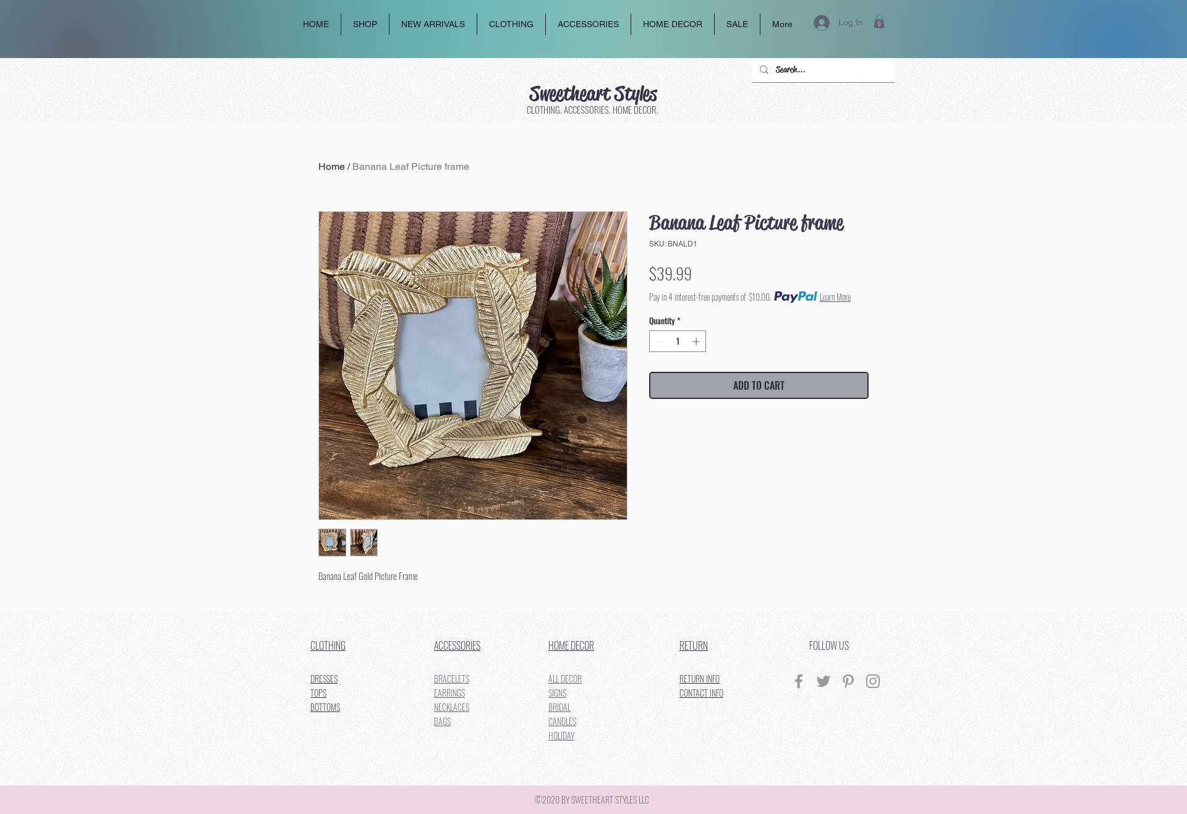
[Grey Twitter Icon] (823, 681)
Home (331, 166)
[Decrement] (658, 341)
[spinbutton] (678, 341)
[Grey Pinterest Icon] (848, 681)
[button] (879, 21)
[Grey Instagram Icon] (873, 681)
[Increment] (697, 341)
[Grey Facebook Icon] (798, 681)
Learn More (835, 297)
